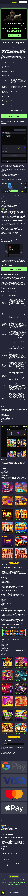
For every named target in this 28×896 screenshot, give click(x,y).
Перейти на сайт (14, 35)
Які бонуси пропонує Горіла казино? (11, 864)
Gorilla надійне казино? (9, 853)
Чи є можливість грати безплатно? (9, 858)
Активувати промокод (14, 269)
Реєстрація (23, 2)
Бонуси (16, 879)
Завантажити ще (14, 737)
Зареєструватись (13, 190)
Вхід (21, 879)
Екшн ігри (4, 882)
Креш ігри (22, 882)
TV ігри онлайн (8, 879)
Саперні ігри (18, 884)
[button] (25, 187)
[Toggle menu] (3, 2)
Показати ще (14, 562)
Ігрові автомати (13, 882)
